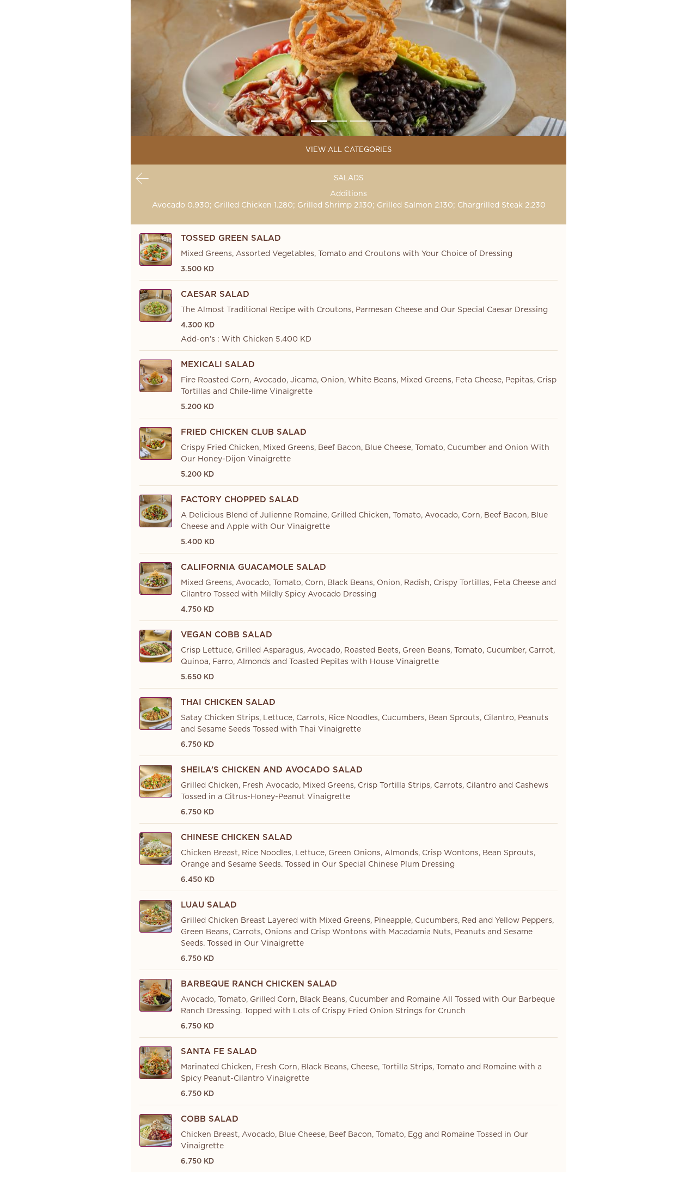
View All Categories (348, 150)
